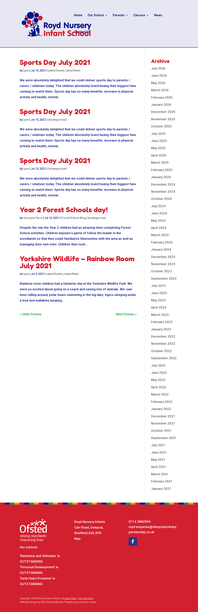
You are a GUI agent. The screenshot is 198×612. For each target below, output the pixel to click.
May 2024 (158, 221)
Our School (96, 15)
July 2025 (158, 134)
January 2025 (161, 177)
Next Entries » (126, 314)
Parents (119, 15)
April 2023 (158, 307)
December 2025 (163, 112)
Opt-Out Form (86, 598)
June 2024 (159, 213)
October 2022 (161, 351)
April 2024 (158, 228)
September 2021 (164, 438)
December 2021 (163, 416)
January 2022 (161, 409)
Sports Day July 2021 (55, 62)
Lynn (26, 70)
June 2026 (159, 75)
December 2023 (163, 257)
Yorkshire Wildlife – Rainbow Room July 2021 (77, 262)
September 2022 (164, 358)
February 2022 (161, 402)
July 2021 (158, 445)
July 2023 (158, 286)
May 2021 (158, 460)
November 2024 (163, 191)
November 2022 (163, 344)
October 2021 (161, 430)
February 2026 (161, 97)
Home (78, 15)
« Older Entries (30, 314)
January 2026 (161, 105)
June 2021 (159, 452)
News (158, 15)
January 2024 (161, 249)
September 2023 (164, 278)
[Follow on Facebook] (133, 541)
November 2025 (163, 119)
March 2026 (160, 90)
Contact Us (82, 32)
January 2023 (161, 329)
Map (77, 539)
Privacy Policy (69, 598)
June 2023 (159, 293)
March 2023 (160, 315)
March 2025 (160, 162)
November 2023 (163, 264)
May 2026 (158, 83)
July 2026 (158, 68)
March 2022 (160, 394)
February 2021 (161, 481)
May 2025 (158, 148)
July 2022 (158, 365)
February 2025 (161, 170)
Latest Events (56, 70)
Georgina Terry (32, 217)
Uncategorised (57, 119)
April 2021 (158, 467)
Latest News (72, 70)
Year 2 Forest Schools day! (64, 209)
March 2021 (160, 474)
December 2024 (163, 184)
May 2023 (158, 300)
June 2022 (159, 373)
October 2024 (161, 199)
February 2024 (161, 242)
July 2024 (158, 206)
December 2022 (163, 336)
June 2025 (159, 141)
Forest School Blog (73, 217)
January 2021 (161, 489)
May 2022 (158, 380)
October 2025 (161, 126)
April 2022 (158, 387)
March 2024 (160, 235)
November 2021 (163, 423)
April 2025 (158, 155)
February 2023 (161, 322)
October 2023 (161, 271)
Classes (139, 15)
